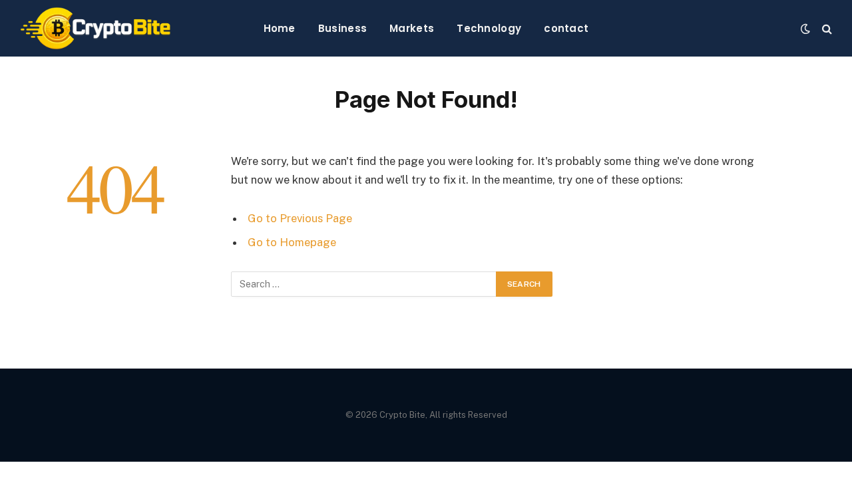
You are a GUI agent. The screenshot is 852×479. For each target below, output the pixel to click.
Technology (489, 28)
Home (280, 28)
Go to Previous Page (300, 218)
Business (342, 28)
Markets (411, 28)
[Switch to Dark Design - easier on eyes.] (805, 28)
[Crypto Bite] (95, 28)
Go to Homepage (292, 242)
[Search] (825, 28)
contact (566, 28)
